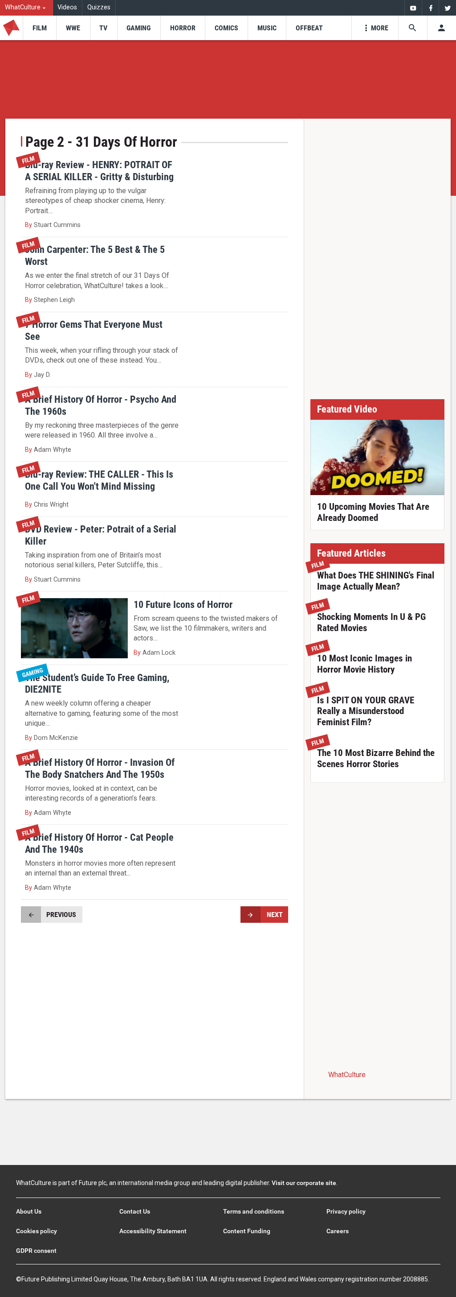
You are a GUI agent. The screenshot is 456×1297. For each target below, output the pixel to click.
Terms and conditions (253, 1211)
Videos (67, 7)
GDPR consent (36, 1250)
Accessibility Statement (153, 1231)
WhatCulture (347, 1074)
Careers (337, 1231)
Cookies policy (36, 1231)
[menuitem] (26, 8)
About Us (28, 1211)
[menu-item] (39, 28)
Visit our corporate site (304, 1182)
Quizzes (98, 7)
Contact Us (134, 1211)
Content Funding (246, 1231)
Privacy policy (346, 1211)
